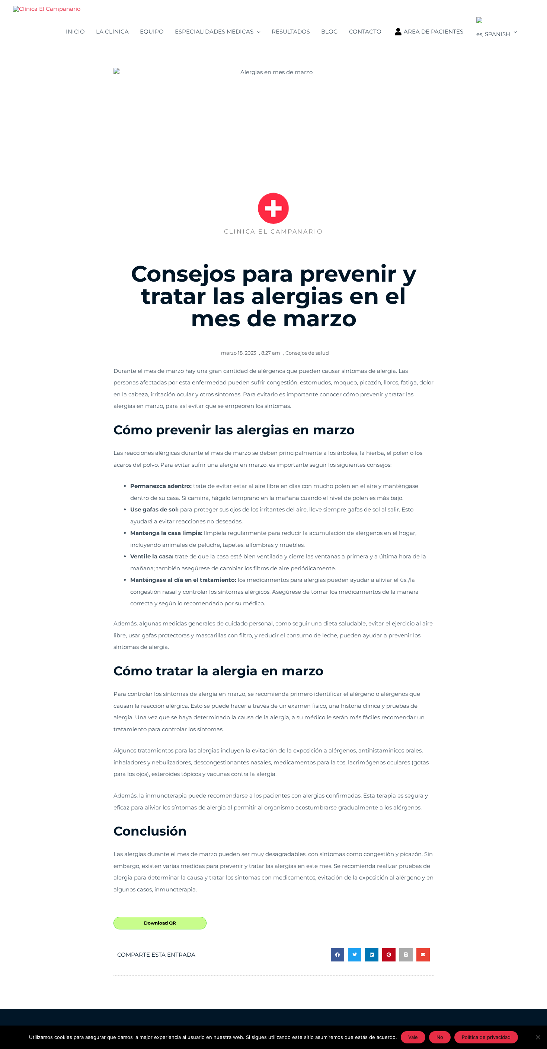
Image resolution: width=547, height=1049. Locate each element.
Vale (413, 1037)
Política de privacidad (486, 1037)
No (439, 1037)
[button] (337, 954)
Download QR (160, 923)
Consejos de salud (307, 353)
